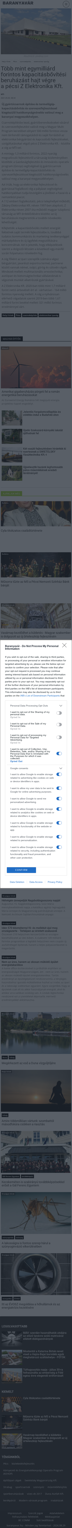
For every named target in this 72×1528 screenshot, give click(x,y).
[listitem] (36, 705)
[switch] (59, 713)
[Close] (65, 646)
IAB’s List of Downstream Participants (40, 695)
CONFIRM (21, 870)
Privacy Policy (55, 882)
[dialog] (36, 764)
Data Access (36, 882)
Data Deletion (17, 882)
